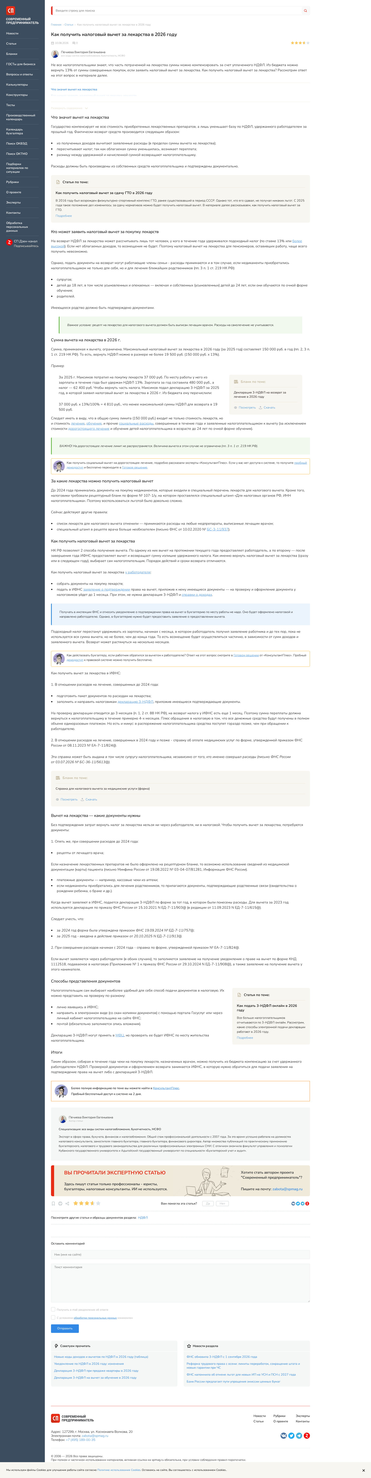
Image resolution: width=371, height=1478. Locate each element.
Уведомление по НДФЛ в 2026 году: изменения (89, 1364)
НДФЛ (143, 1218)
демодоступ (75, 660)
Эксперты (13, 203)
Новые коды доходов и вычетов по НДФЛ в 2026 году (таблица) (101, 1357)
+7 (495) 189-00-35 (80, 1440)
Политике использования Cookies (118, 1470)
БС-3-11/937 (217, 529)
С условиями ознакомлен (95, 1318)
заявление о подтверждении (106, 589)
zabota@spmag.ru (287, 1189)
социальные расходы (136, 423)
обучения (94, 423)
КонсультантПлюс (166, 1088)
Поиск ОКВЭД (16, 144)
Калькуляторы (17, 85)
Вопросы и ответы (19, 74)
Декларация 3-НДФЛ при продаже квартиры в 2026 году (96, 1371)
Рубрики (12, 182)
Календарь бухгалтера (14, 131)
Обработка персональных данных (17, 227)
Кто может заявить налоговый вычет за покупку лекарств (94, 96)
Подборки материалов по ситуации (17, 168)
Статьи (11, 44)
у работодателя (138, 572)
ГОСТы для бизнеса (20, 64)
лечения (78, 423)
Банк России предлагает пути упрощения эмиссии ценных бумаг (233, 1381)
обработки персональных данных (95, 1318)
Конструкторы (17, 95)
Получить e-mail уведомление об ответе (82, 1310)
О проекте (13, 192)
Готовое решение (134, 467)
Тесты (10, 105)
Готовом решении (246, 655)
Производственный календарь (20, 117)
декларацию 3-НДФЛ (135, 701)
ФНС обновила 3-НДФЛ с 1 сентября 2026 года (222, 1357)
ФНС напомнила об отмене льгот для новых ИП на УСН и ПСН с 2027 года (241, 1375)
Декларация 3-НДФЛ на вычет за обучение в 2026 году (95, 1378)
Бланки (11, 54)
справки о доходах (197, 594)
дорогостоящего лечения (88, 428)
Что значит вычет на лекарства (74, 89)
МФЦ (120, 1035)
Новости (12, 34)
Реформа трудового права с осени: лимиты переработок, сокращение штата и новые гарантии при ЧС (243, 1366)
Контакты (13, 213)
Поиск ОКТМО (16, 154)
